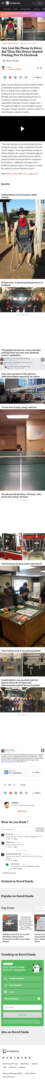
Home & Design (13, 43)
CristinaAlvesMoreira (13, 854)
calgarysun (32, 174)
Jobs (4, 1067)
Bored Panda (11, 1051)
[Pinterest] (11, 1058)
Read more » (22, 811)
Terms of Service (9, 1077)
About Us (34, 1064)
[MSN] (26, 1058)
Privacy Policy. (37, 1023)
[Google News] (29, 1058)
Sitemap (22, 1067)
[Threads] (22, 1058)
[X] (15, 1058)
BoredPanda (13, 3)
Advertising (25, 1064)
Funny (4, 43)
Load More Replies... (16, 868)
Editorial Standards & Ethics (13, 1073)
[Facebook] (3, 1058)
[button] (37, 908)
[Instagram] (7, 1058)
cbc (25, 174)
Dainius (9, 67)
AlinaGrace (10, 842)
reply (15, 839)
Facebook (14, 174)
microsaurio (15, 864)
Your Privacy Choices (10, 1064)
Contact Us (13, 1067)
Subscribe (22, 1015)
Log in (40, 3)
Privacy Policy (30, 1073)
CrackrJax (9, 834)
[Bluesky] (18, 1058)
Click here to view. (34, 866)
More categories (12, 999)
